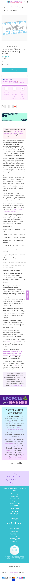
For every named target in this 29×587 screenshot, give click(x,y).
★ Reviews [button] (27, 295)
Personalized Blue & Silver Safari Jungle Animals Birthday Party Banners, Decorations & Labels (12, 353)
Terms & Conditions (14, 503)
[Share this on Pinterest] (11, 106)
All (17, 6)
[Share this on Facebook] (7, 106)
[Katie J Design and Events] (14, 2)
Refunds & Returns (14, 505)
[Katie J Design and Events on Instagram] (11, 523)
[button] (5, 56)
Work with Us (14, 534)
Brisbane (19, 427)
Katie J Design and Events (13, 422)
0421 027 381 (14, 520)
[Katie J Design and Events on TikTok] (19, 523)
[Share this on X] (3, 106)
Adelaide (20, 429)
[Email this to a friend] (15, 106)
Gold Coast (9, 450)
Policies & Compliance (14, 538)
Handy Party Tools (14, 498)
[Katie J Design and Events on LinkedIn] (13, 523)
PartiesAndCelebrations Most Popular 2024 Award (14, 489)
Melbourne (14, 429)
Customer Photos (14, 533)
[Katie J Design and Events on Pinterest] (17, 523)
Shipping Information (17, 385)
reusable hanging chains (12, 341)
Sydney (8, 429)
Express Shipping (10, 443)
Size (3, 62)
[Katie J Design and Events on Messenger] (15, 523)
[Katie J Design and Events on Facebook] (9, 523)
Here (15, 365)
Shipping (14, 500)
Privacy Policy (14, 540)
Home (12, 6)
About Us (14, 536)
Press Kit (14, 541)
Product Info (14, 496)
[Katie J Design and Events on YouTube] (21, 523)
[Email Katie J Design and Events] (8, 523)
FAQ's (14, 501)
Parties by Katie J (14, 531)
